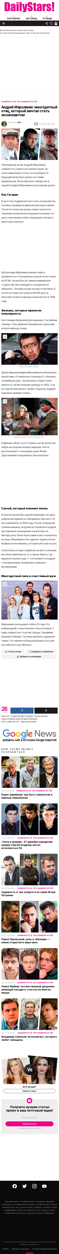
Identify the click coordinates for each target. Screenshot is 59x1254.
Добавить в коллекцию (30, 657)
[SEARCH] (51, 23)
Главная (5, 1249)
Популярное (13, 18)
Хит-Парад (31, 18)
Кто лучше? (29, 1086)
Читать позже (14, 652)
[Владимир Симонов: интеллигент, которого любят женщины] (29, 1014)
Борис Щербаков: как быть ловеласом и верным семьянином (26, 796)
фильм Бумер (29, 722)
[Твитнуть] (46, 711)
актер (6, 716)
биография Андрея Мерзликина (20, 719)
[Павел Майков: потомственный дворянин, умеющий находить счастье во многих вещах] (29, 964)
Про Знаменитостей (42, 791)
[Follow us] (46, 23)
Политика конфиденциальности (44, 1249)
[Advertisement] (29, 66)
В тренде (47, 18)
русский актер (11, 722)
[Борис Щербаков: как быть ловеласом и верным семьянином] (29, 772)
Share (5, 132)
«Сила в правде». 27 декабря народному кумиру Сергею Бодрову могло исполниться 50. (27, 845)
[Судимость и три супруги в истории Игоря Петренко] (29, 869)
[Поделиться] (22, 711)
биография (42, 716)
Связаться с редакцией (20, 1249)
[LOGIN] (56, 23)
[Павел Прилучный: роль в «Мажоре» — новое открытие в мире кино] (29, 916)
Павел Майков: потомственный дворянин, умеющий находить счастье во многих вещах (28, 989)
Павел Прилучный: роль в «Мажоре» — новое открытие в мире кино (25, 941)
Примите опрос (29, 1091)
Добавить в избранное (42, 652)
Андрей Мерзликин (22, 716)
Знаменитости (23, 791)
